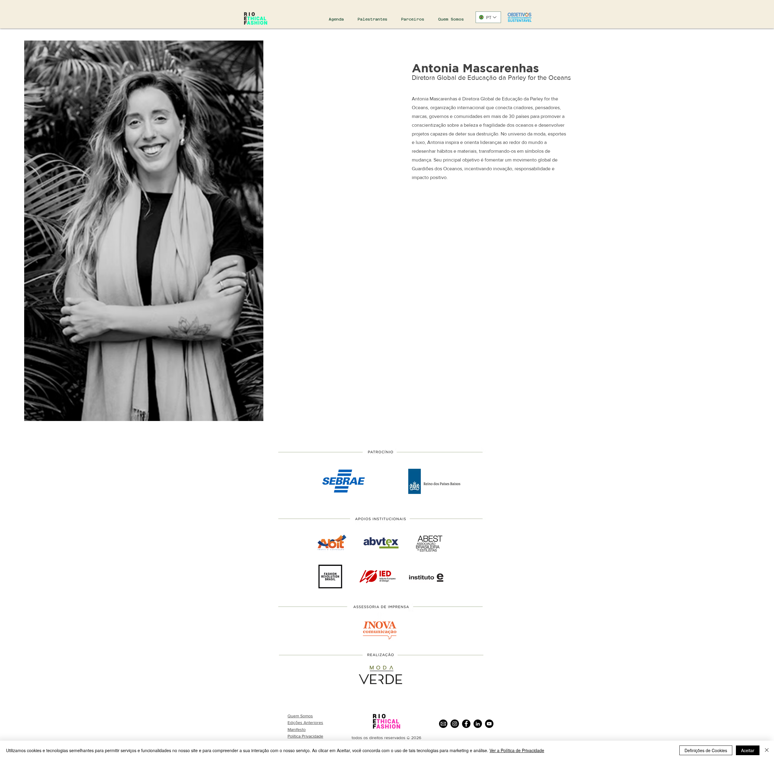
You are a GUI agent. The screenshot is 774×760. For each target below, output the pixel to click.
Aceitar (747, 750)
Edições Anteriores (305, 722)
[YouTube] (489, 723)
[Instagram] (454, 723)
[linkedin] (477, 723)
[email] (443, 723)
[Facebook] (466, 723)
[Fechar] (766, 750)
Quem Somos (300, 715)
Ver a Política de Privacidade (516, 750)
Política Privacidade (305, 736)
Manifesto (297, 729)
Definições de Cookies (706, 750)
